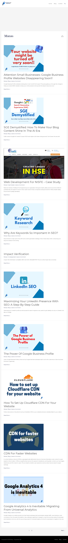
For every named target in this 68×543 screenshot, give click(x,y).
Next (63, 530)
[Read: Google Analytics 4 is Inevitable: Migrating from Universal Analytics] (24, 489)
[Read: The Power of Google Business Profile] (24, 337)
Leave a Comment (16, 81)
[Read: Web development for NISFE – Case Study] (34, 163)
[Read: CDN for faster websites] (24, 437)
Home (50, 3)
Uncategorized (11, 257)
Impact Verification (16, 254)
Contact (60, 3)
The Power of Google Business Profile (29, 353)
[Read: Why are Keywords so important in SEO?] (24, 216)
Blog (55, 3)
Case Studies (11, 185)
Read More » (7, 89)
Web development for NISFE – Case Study (32, 182)
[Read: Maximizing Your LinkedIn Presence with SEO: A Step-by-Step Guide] (24, 284)
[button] (65, 3)
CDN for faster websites (20, 453)
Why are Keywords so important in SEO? (31, 232)
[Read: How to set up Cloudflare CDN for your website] (24, 386)
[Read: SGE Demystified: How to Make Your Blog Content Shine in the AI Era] (24, 110)
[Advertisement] (34, 17)
